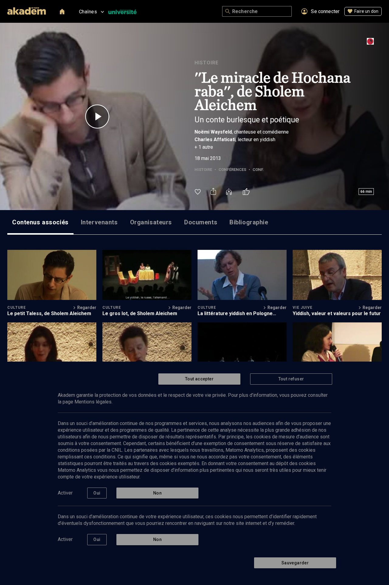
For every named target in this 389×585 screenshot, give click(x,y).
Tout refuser (291, 378)
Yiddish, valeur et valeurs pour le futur (337, 313)
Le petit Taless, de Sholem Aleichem (49, 313)
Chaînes (88, 12)
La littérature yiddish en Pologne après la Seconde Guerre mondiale (237, 313)
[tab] (40, 222)
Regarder (86, 307)
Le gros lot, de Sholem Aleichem (139, 313)
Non (157, 493)
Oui (96, 493)
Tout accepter (199, 378)
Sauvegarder (295, 562)
